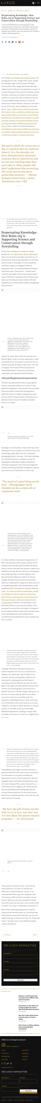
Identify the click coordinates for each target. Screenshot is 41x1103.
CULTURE (4, 1059)
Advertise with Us (6, 1067)
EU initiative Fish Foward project (23, 78)
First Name (6, 961)
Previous (6, 935)
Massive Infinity (34, 1097)
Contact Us (10, 1100)
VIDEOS (24, 1059)
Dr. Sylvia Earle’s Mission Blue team (24, 254)
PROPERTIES (5, 1056)
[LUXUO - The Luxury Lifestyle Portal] (8, 2)
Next (35, 935)
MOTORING (5, 1053)
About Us (4, 1100)
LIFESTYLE (25, 1050)
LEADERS (25, 1056)
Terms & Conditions (19, 1100)
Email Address (7, 953)
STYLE (3, 1050)
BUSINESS (25, 1053)
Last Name (6, 969)
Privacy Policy (29, 1100)
